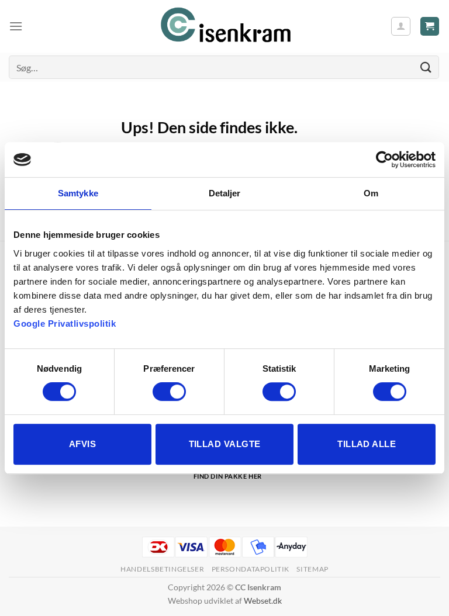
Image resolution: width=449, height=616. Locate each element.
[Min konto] (400, 26)
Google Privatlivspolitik (64, 323)
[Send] (426, 67)
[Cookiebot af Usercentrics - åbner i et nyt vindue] (384, 159)
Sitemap (312, 569)
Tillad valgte (225, 444)
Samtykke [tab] (78, 193)
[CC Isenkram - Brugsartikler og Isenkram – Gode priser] (225, 26)
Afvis (82, 444)
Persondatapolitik (250, 569)
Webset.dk (263, 600)
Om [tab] (371, 193)
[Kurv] (430, 26)
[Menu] (16, 26)
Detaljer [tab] (225, 193)
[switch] (169, 391)
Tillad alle (366, 444)
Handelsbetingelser (162, 569)
